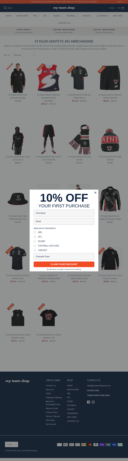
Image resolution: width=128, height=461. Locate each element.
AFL (40, 237)
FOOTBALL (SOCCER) (48, 246)
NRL (40, 232)
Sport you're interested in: (45, 228)
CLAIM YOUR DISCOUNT (64, 264)
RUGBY (41, 241)
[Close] (95, 193)
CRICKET (42, 250)
